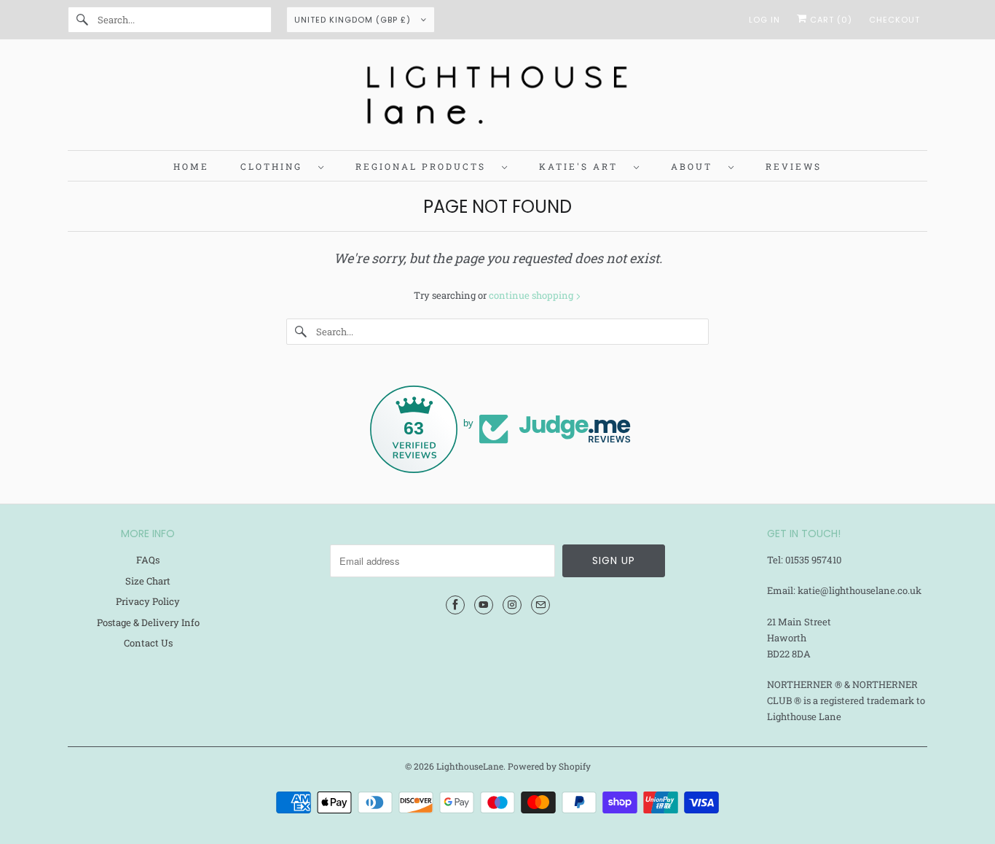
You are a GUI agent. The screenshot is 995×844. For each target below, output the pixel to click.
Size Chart (147, 580)
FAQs (148, 559)
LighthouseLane (469, 766)
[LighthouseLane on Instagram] (512, 604)
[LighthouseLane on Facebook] (455, 604)
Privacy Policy (148, 601)
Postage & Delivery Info (148, 622)
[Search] (82, 20)
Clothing (275, 166)
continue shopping (532, 295)
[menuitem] (282, 166)
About (696, 166)
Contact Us (148, 642)
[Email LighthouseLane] (540, 604)
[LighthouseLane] (497, 98)
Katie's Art (582, 166)
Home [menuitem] (191, 166)
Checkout (894, 20)
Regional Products (425, 166)
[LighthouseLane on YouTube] (483, 604)
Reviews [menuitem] (794, 166)
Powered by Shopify (549, 766)
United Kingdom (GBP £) (354, 20)
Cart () (829, 20)
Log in (764, 20)
